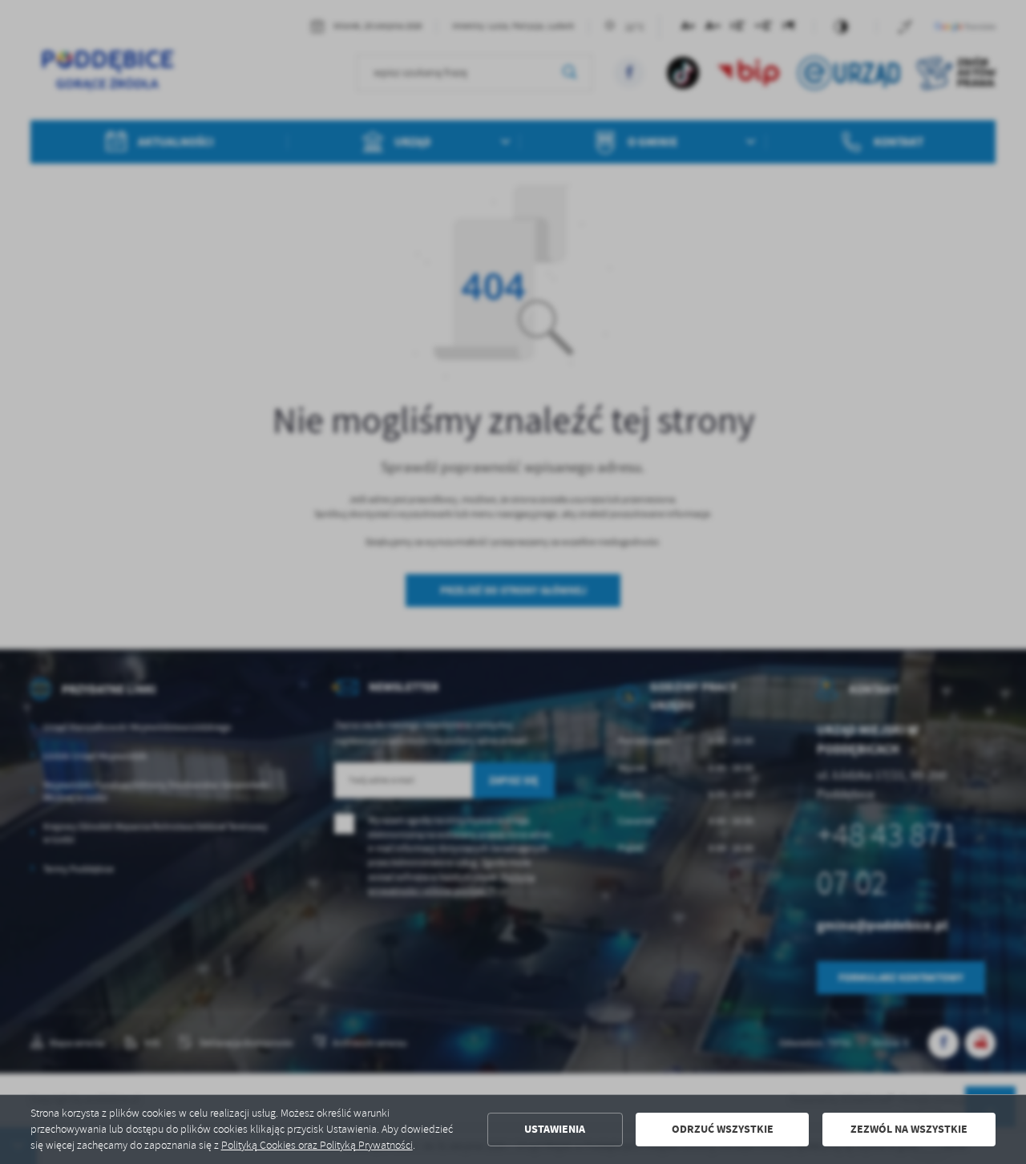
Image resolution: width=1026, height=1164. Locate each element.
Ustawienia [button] (554, 1129)
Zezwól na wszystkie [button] (908, 1129)
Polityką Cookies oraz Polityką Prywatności (317, 1145)
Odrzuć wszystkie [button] (723, 1129)
